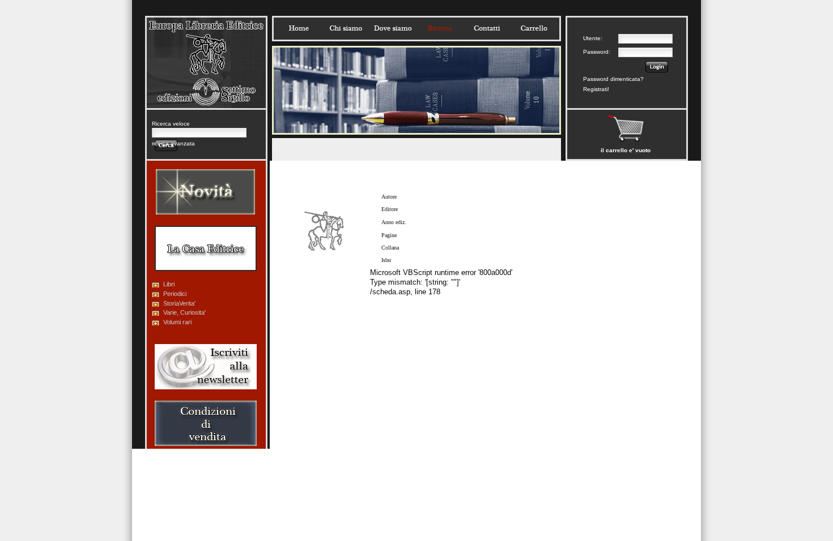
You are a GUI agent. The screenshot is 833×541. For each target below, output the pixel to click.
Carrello (534, 28)
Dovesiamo (392, 28)
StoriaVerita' (179, 303)
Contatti (487, 28)
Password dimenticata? (613, 79)
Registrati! (596, 89)
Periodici (174, 293)
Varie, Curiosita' (184, 312)
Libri (169, 284)
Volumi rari (177, 322)
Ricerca (439, 28)
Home (298, 28)
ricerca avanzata (173, 143)
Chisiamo (345, 28)
